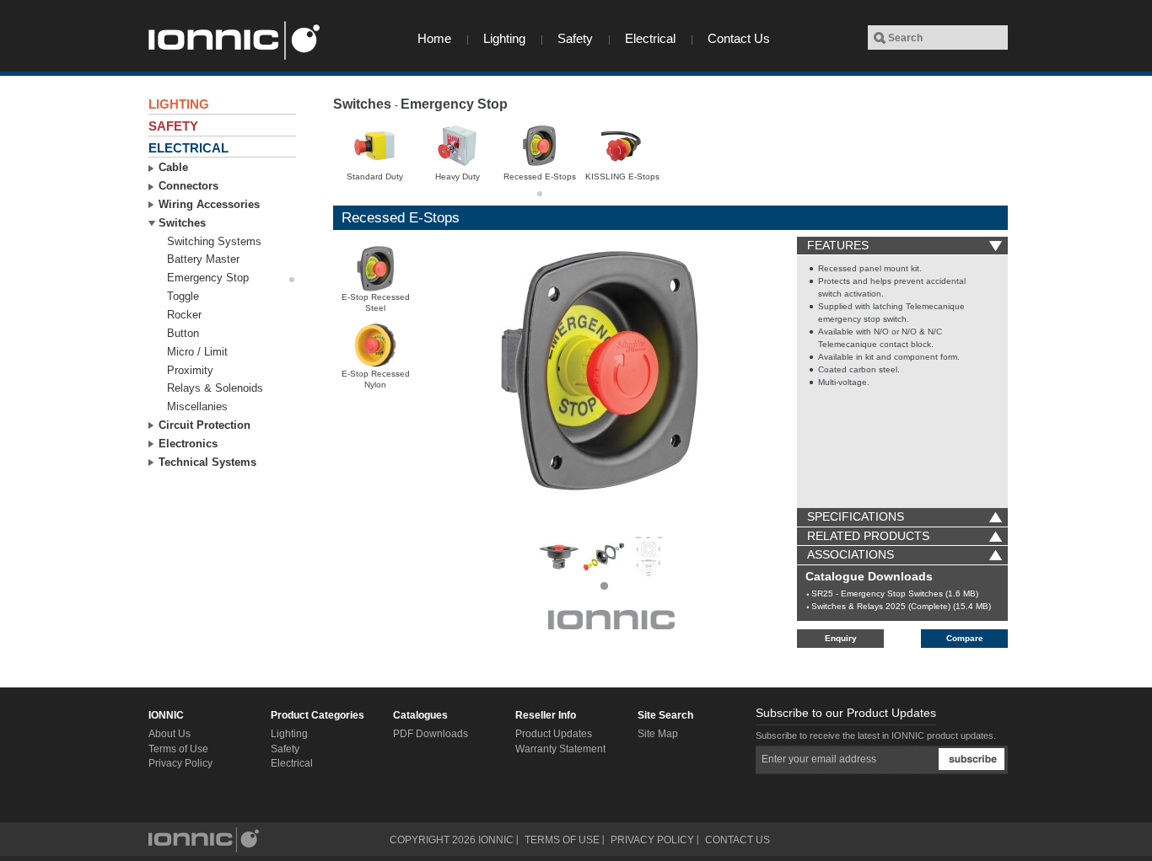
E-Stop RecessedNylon (376, 379)
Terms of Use (178, 749)
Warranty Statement (560, 749)
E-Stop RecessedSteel (376, 302)
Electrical (650, 38)
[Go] (880, 38)
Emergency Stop (454, 104)
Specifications (855, 516)
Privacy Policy (180, 763)
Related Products (868, 536)
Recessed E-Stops (539, 176)
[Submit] (971, 759)
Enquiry (841, 638)
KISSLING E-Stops (622, 176)
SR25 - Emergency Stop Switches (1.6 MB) (894, 593)
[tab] (902, 246)
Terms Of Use (562, 840)
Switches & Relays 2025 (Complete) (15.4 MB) (901, 606)
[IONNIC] (233, 40)
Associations (850, 554)
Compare (964, 638)
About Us (169, 734)
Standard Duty (375, 176)
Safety (575, 38)
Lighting (504, 38)
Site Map (658, 734)
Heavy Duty (457, 176)
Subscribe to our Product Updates (846, 712)
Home (434, 38)
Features (838, 245)
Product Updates (553, 734)
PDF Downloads (430, 734)
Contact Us (739, 38)
